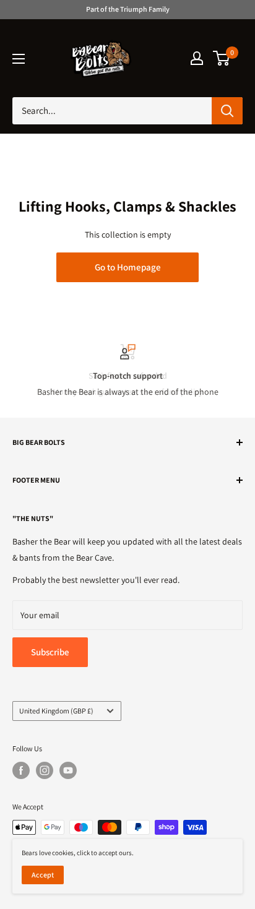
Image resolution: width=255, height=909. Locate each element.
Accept (43, 874)
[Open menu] (18, 59)
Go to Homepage (128, 267)
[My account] (197, 58)
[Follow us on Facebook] (21, 770)
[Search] (227, 110)
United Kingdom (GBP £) (56, 710)
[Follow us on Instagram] (44, 770)
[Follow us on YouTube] (68, 770)
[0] (222, 58)
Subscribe (50, 652)
